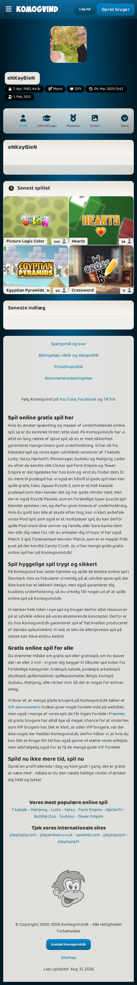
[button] (124, 122)
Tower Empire (90, 816)
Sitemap (68, 957)
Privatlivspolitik (68, 366)
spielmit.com (88, 834)
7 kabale (19, 809)
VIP (101, 747)
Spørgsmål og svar (68, 343)
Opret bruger (115, 9)
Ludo (56, 809)
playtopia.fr (68, 841)
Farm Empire (90, 809)
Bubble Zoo (45, 816)
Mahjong (39, 809)
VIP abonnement (24, 707)
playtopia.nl (114, 834)
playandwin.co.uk (56, 834)
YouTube (67, 399)
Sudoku (67, 816)
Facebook (87, 399)
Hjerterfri (114, 809)
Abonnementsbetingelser (69, 378)
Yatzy (69, 809)
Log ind (84, 9)
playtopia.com (23, 834)
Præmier (117, 713)
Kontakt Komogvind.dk (68, 944)
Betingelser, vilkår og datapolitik (69, 355)
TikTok (110, 399)
